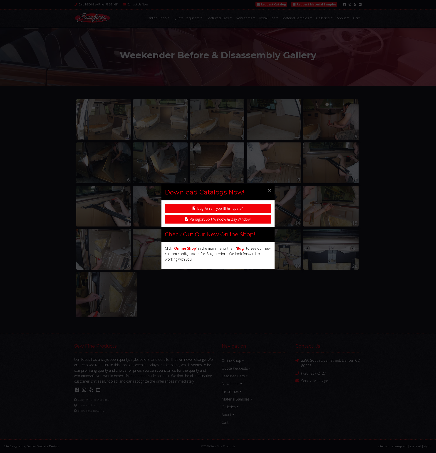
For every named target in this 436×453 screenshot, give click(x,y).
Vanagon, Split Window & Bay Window (220, 219)
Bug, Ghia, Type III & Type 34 (220, 208)
